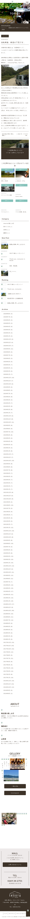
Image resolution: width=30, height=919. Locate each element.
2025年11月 (7, 342)
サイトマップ (12, 913)
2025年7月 (7, 355)
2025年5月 (7, 361)
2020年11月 (7, 534)
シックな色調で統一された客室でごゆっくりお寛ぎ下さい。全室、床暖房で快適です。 (15, 728)
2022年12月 (7, 454)
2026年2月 (7, 333)
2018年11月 (7, 607)
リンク (5, 913)
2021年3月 (7, 521)
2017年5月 (7, 664)
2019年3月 (7, 594)
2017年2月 (7, 674)
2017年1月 (7, 677)
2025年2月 (7, 371)
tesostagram (15, 793)
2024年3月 (7, 406)
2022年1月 (7, 489)
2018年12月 (7, 604)
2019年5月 (7, 588)
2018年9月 (7, 613)
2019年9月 (7, 575)
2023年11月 (7, 419)
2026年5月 (7, 323)
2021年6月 (7, 511)
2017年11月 (7, 645)
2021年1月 (7, 527)
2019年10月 (7, 572)
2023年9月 (7, 425)
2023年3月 (7, 444)
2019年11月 (7, 569)
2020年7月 (7, 546)
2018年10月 (7, 610)
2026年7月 (7, 317)
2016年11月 (7, 684)
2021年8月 (7, 505)
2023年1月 (7, 451)
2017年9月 (7, 652)
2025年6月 (7, 358)
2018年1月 (7, 639)
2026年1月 (7, 336)
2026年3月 (7, 329)
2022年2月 (7, 486)
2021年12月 (7, 492)
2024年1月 (7, 412)
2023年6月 (7, 435)
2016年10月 (7, 687)
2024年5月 (7, 400)
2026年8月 (7, 313)
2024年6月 (7, 396)
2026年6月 (7, 320)
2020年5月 (7, 550)
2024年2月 (7, 409)
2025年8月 (7, 352)
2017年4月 (7, 668)
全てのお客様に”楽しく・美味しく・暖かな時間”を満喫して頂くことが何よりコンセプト (14, 741)
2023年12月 (7, 415)
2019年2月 (7, 597)
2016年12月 (7, 680)
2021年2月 (7, 524)
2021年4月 (7, 518)
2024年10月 (7, 384)
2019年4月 (7, 591)
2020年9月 (7, 540)
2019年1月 (7, 601)
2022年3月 (7, 483)
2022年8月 (7, 467)
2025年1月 (7, 374)
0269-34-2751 (15, 881)
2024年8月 (7, 390)
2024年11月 (7, 380)
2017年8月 (7, 655)
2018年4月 (7, 629)
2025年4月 (7, 364)
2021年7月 (7, 508)
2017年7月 (7, 658)
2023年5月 (7, 438)
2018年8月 (7, 617)
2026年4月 (7, 326)
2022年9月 (7, 463)
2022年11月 (7, 457)
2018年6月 (7, 623)
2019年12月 (7, 566)
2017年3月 (7, 671)
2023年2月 (7, 447)
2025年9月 (7, 348)
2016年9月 (7, 690)
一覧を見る (15, 786)
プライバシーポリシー (21, 913)
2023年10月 (7, 422)
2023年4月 (7, 441)
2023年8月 (7, 428)
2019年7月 (7, 581)
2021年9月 (7, 502)
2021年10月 (7, 498)
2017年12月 (7, 642)
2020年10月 (7, 537)
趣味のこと (7, 233)
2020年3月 (7, 556)
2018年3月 (7, 633)
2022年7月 (7, 470)
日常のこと (7, 229)
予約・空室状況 (28, 908)
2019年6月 (7, 585)
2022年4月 (7, 479)
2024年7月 (7, 393)
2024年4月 (7, 403)
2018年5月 (7, 626)
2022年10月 (7, 460)
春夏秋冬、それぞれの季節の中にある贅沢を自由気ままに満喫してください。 (15, 715)
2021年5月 (7, 514)
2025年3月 (7, 368)
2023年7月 (7, 431)
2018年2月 (7, 636)
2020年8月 (7, 543)
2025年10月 (7, 345)
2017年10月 (7, 649)
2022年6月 (7, 473)
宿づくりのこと (8, 226)
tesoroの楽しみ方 (9, 223)
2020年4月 (7, 553)
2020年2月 (7, 559)
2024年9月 (7, 387)
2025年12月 (7, 339)
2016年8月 (7, 693)
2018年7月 (7, 620)
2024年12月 (7, 377)
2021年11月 (7, 495)
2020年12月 (7, 530)
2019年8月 (7, 578)
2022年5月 (7, 476)
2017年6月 (7, 661)
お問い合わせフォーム (15, 864)
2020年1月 (7, 562)
